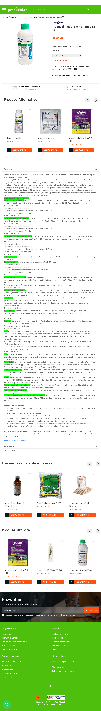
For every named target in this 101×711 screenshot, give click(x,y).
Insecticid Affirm (46, 138)
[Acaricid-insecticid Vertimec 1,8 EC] (25, 44)
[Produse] (4, 10)
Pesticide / (13, 17)
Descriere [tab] (8, 169)
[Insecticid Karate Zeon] (82, 552)
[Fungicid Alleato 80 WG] (50, 485)
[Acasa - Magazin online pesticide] (17, 9)
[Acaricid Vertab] (19, 121)
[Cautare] (88, 9)
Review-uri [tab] (9, 451)
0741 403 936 (61, 667)
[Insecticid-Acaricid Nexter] (82, 485)
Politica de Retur (59, 638)
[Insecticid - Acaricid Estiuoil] (18, 485)
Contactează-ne (9, 649)
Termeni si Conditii (10, 638)
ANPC (55, 649)
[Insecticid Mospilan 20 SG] (81, 121)
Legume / (33, 17)
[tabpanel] (25, 44)
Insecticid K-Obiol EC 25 (49, 570)
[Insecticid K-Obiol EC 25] (50, 552)
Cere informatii (82, 76)
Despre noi (6, 634)
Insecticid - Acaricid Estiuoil (15, 505)
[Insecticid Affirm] (50, 121)
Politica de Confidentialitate (65, 615)
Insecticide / (23, 17)
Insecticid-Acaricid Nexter (79, 505)
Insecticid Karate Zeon (81, 570)
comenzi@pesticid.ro (64, 671)
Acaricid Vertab (15, 138)
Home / (5, 17)
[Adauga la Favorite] (30, 111)
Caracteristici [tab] (9, 446)
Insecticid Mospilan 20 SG (80, 139)
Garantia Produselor (61, 642)
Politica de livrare (9, 645)
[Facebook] (50, 686)
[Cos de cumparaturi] (97, 9)
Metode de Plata (60, 634)
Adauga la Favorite (62, 76)
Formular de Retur (60, 645)
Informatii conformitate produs (15, 441)
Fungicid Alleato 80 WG (49, 503)
